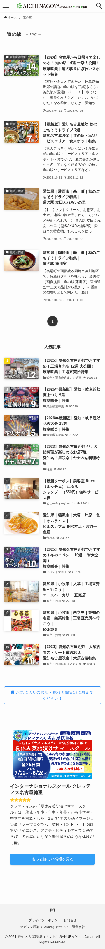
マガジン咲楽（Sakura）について (44, 927)
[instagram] (52, 910)
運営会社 (78, 927)
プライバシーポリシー (45, 920)
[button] (99, 6)
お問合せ (70, 920)
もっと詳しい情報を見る (53, 859)
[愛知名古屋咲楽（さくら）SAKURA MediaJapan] (52, 6)
